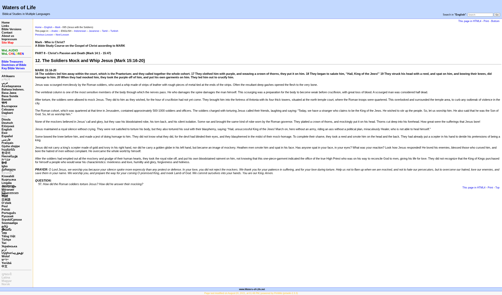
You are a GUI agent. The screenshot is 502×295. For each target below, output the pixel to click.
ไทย (4, 233)
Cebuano (8, 109)
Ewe (4, 132)
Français (7, 142)
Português (9, 213)
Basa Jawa (9, 92)
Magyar (7, 280)
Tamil (105, 31)
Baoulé (6, 99)
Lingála (7, 182)
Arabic (54, 31)
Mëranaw (8, 189)
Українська (9, 246)
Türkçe (6, 239)
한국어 (6, 152)
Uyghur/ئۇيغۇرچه (12, 253)
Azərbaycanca (11, 86)
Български (9, 106)
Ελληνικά (8, 126)
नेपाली (5, 196)
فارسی (6, 139)
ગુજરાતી (7, 274)
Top (497, 187)
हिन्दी (4, 162)
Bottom (495, 21)
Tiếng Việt (8, 236)
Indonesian (80, 31)
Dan (4, 116)
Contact (7, 32)
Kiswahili (8, 176)
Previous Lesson (44, 34)
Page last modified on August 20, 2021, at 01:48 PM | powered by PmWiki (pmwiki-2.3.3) (251, 293)
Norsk (6, 284)
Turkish (114, 31)
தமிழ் (5, 226)
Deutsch (7, 122)
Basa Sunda (10, 96)
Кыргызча (9, 179)
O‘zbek (6, 203)
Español (7, 136)
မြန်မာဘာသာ (10, 193)
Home (6, 22)
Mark (57, 27)
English (7, 129)
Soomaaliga (10, 223)
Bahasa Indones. (13, 89)
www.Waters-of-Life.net (252, 289)
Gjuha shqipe (11, 146)
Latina (6, 277)
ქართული (9, 169)
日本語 (6, 199)
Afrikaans (8, 76)
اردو (4, 249)
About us (8, 35)
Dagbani (7, 112)
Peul (5, 206)
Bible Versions (11, 29)
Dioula (6, 119)
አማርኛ (6, 79)
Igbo (5, 166)
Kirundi (7, 172)
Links (5, 25)
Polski (6, 209)
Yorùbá (6, 263)
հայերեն (8, 149)
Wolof (6, 256)
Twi (4, 243)
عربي (5, 82)
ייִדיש (5, 259)
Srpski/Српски (12, 219)
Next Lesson (62, 34)
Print (486, 21)
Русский (7, 216)
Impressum (9, 39)
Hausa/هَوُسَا (10, 156)
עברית (6, 159)
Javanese (94, 31)
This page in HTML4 (469, 21)
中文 (4, 266)
